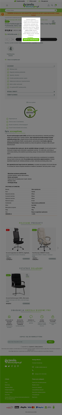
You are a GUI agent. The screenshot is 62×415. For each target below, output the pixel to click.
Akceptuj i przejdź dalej (31, 39)
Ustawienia (30, 37)
